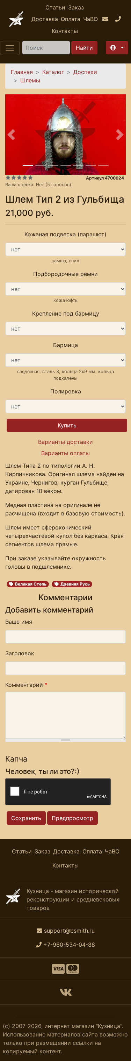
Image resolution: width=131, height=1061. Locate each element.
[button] (117, 47)
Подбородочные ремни (65, 273)
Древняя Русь (75, 584)
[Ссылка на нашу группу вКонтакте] (65, 994)
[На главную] (16, 19)
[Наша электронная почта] (106, 19)
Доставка (44, 18)
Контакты (65, 30)
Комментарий (26, 684)
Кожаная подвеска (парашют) (65, 234)
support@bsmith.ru (69, 930)
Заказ (76, 7)
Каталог (53, 71)
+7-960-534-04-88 (69, 944)
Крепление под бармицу (65, 313)
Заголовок (19, 653)
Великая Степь (30, 584)
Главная (22, 71)
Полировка (65, 391)
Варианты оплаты (65, 453)
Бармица (65, 345)
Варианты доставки (65, 441)
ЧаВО (90, 18)
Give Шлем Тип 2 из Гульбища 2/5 (13, 177)
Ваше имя (18, 621)
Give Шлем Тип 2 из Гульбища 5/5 (30, 177)
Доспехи (85, 71)
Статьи (55, 7)
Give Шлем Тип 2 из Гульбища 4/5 (25, 177)
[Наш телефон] (118, 19)
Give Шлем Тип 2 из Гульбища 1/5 (8, 177)
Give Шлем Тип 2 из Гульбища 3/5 (19, 177)
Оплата (70, 18)
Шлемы (30, 80)
